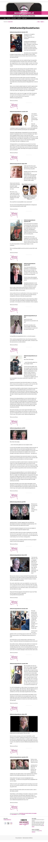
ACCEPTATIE (21, 813)
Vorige (38, 21)
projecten (19, 18)
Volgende (42, 21)
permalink (23, 814)
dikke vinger (24, 18)
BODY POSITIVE (28, 813)
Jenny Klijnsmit (14, 814)
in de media (14, 18)
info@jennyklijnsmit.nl (7, 819)
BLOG (25, 813)
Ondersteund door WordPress (28, 837)
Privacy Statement (19, 837)
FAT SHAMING (34, 813)
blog (4, 18)
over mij (8, 18)
